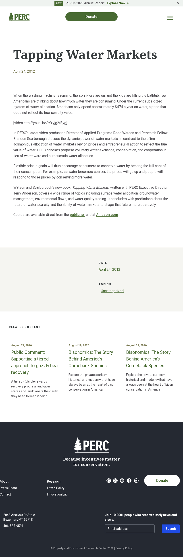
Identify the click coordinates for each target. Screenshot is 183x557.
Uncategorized (112, 291)
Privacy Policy (124, 548)
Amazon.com (107, 215)
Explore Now (116, 3)
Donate (162, 480)
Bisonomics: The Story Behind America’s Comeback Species (91, 359)
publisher (77, 215)
